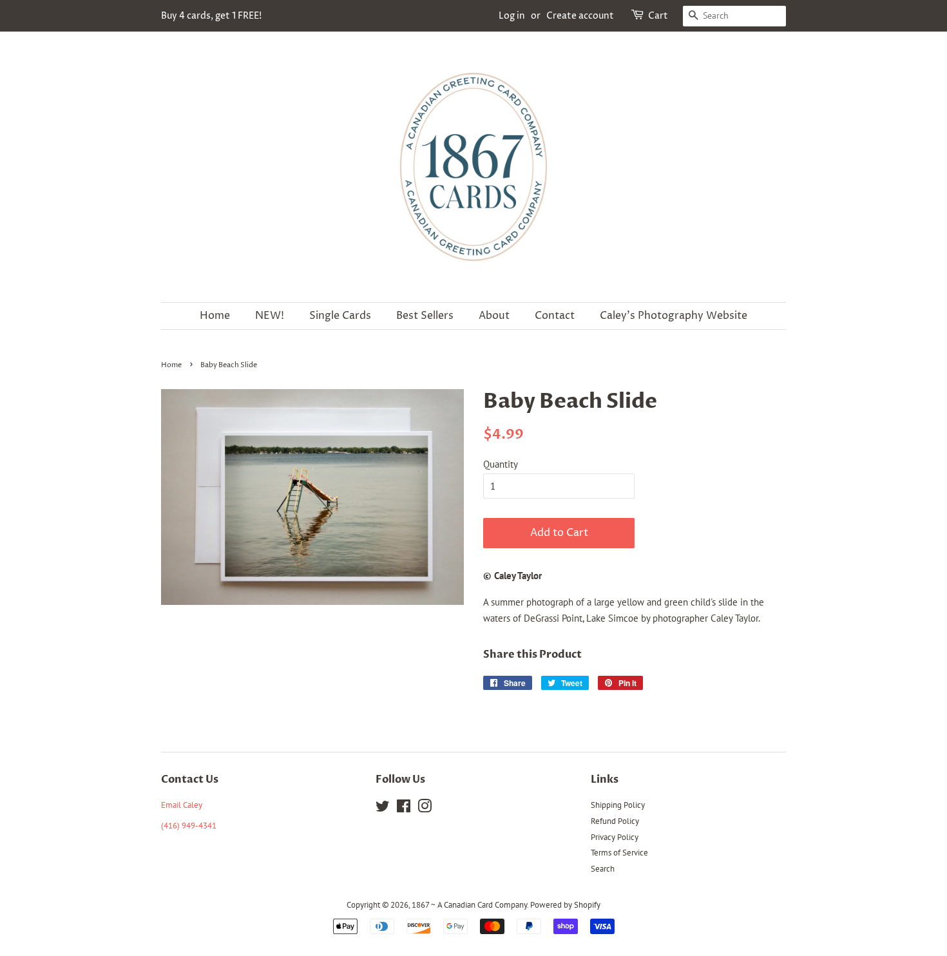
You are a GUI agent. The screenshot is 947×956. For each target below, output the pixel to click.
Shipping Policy (618, 804)
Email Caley (181, 804)
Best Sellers (425, 316)
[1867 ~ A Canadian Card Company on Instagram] (424, 808)
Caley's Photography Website (673, 316)
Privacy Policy (614, 837)
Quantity (500, 464)
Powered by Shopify (565, 904)
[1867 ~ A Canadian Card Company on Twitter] (383, 808)
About (494, 316)
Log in (512, 16)
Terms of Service (619, 852)
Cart (658, 16)
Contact (555, 316)
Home (215, 316)
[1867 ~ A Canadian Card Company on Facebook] (403, 808)
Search (603, 868)
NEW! (269, 316)
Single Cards (340, 316)
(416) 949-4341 (188, 825)
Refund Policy (615, 821)
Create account (580, 16)
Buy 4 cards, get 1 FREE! (211, 16)
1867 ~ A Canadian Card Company (469, 904)
